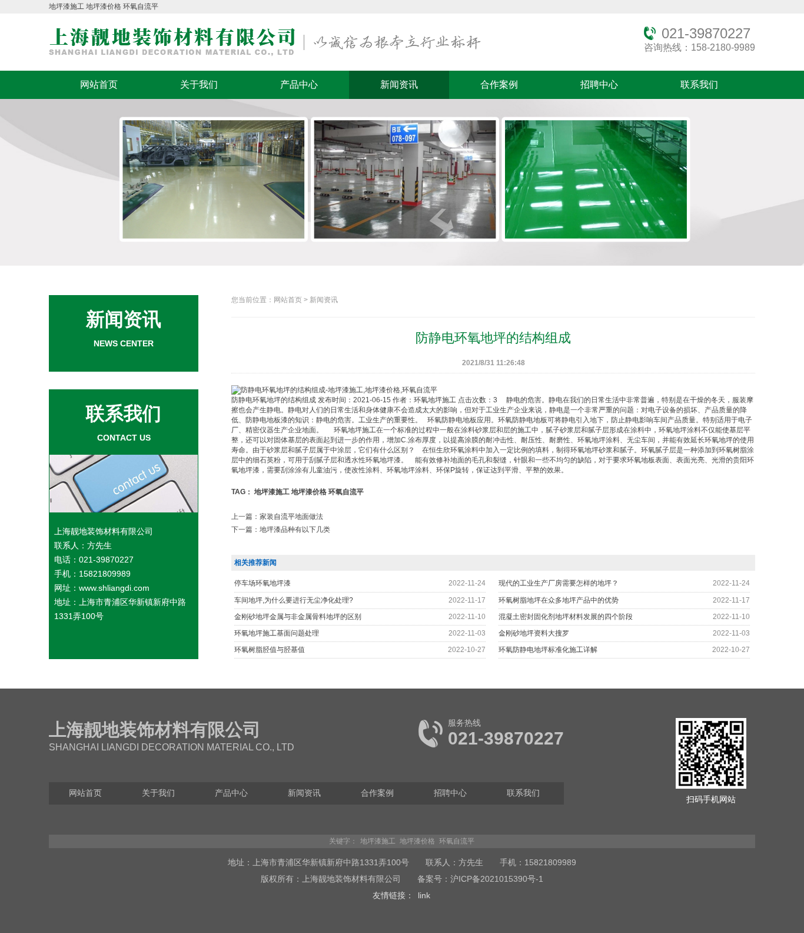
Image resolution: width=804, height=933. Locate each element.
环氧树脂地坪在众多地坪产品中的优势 (559, 600)
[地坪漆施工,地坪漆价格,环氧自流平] (265, 56)
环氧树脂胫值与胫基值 (269, 650)
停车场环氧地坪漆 (262, 583)
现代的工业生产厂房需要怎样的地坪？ (559, 583)
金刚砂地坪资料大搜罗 (534, 633)
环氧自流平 (140, 6)
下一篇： (280, 529)
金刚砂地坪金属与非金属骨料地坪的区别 (297, 617)
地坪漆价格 (103, 6)
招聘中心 (599, 85)
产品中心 (299, 85)
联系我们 (699, 85)
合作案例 (499, 85)
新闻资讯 (399, 85)
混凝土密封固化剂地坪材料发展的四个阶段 (566, 617)
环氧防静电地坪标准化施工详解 (548, 650)
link (424, 895)
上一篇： (277, 516)
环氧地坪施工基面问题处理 (276, 633)
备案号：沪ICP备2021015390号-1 (480, 879)
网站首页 (99, 85)
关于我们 (199, 85)
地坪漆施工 (66, 6)
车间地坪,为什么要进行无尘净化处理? (293, 600)
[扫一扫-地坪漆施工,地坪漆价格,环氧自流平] (711, 786)
